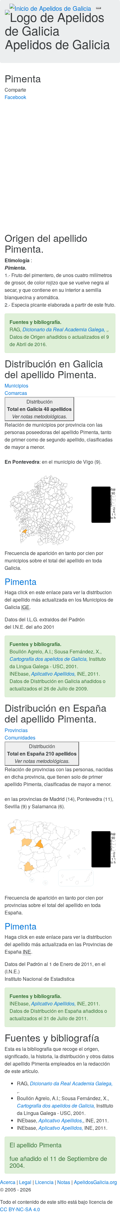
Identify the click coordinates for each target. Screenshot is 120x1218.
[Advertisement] (60, 169)
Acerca (7, 1182)
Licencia (44, 1182)
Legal (25, 1182)
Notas (63, 1182)
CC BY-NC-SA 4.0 (20, 1209)
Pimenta (22, 581)
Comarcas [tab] (16, 392)
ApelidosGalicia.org (95, 1182)
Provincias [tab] (16, 730)
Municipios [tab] (16, 385)
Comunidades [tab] (20, 737)
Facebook (15, 97)
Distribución (39, 409)
